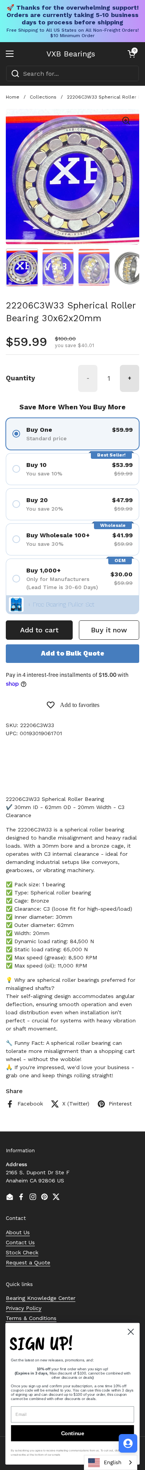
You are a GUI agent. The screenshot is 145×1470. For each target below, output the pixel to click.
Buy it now (109, 630)
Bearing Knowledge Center (40, 1298)
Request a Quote (28, 1262)
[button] (131, 53)
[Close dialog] (131, 1332)
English (112, 1462)
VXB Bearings (70, 54)
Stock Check (22, 1252)
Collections (43, 97)
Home (12, 97)
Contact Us (20, 1242)
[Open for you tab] (128, 1443)
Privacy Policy (23, 1308)
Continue (72, 1433)
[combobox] (72, 73)
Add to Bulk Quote (72, 653)
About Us (18, 1232)
